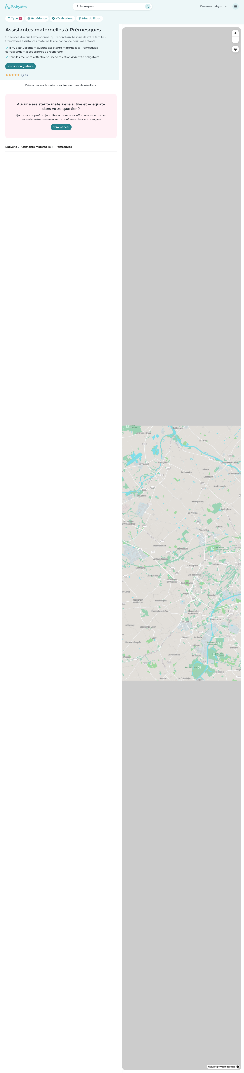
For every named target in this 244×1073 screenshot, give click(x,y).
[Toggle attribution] (238, 1067)
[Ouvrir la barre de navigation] (235, 6)
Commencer (61, 127)
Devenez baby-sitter (214, 6)
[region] (181, 548)
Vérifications (64, 18)
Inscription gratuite (20, 66)
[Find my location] (235, 49)
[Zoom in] (235, 33)
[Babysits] (16, 6)
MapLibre (212, 1066)
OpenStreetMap (227, 1066)
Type (16, 18)
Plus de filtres (91, 18)
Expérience (39, 18)
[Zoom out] (235, 40)
